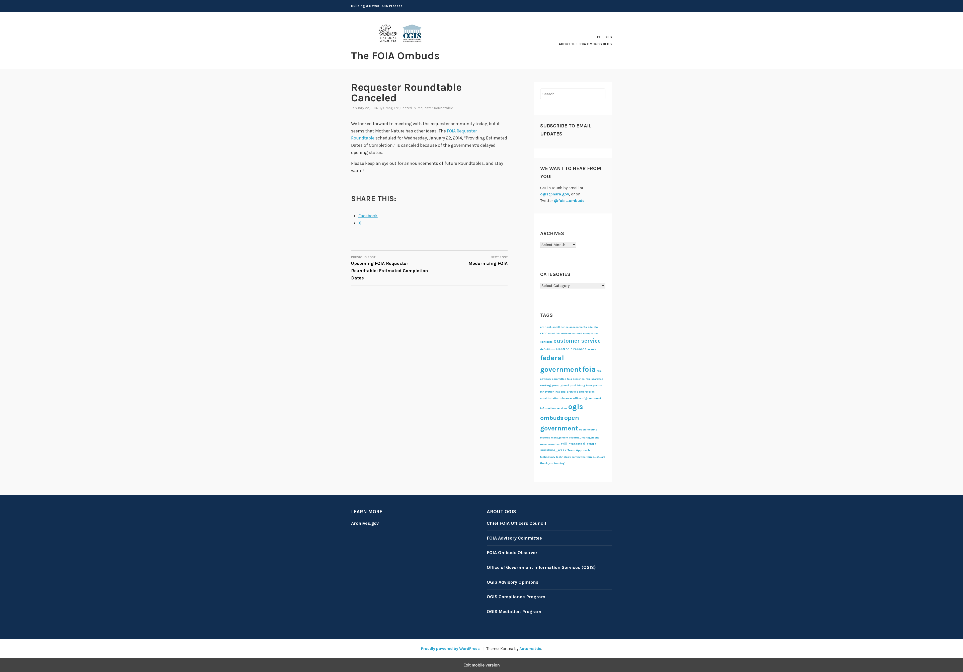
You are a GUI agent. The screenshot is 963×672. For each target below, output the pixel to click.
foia (589, 369)
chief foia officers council (565, 333)
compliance (590, 333)
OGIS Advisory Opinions (512, 582)
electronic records (571, 349)
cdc (590, 327)
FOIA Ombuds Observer (512, 552)
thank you (546, 463)
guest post (568, 385)
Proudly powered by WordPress (450, 648)
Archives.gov (365, 523)
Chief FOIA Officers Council (516, 523)
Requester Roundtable (435, 108)
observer (566, 398)
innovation (547, 391)
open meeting (588, 429)
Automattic (530, 648)
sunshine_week (553, 450)
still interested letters (578, 444)
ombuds (551, 417)
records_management (584, 437)
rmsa (543, 444)
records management (554, 437)
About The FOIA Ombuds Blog (585, 44)
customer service (577, 340)
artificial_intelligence (554, 327)
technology (547, 457)
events (592, 349)
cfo (596, 327)
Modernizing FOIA (488, 260)
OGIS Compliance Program (516, 597)
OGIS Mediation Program (514, 611)
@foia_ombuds (569, 200)
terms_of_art (596, 457)
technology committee (571, 457)
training (559, 463)
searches (553, 444)
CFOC (543, 333)
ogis (575, 406)
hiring (581, 385)
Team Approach (579, 450)
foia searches (576, 379)
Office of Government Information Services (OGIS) (541, 567)
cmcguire (391, 108)
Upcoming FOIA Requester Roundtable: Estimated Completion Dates (389, 268)
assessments (578, 327)
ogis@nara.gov (554, 194)
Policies (604, 37)
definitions (547, 349)
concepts (546, 341)
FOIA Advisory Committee (514, 538)
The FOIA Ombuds (395, 55)
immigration (594, 385)
